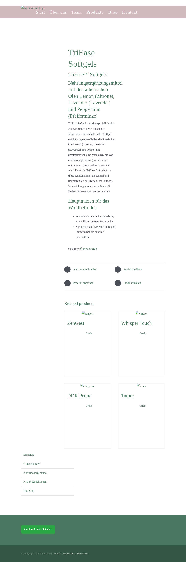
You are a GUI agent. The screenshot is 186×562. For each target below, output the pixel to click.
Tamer (127, 395)
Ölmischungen (88, 248)
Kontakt (58, 553)
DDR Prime (79, 395)
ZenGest (75, 323)
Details (89, 333)
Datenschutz (69, 553)
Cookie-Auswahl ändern (38, 529)
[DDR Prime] (87, 386)
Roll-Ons (28, 490)
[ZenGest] (87, 313)
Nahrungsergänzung (35, 472)
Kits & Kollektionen (35, 481)
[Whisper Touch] (141, 313)
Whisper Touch (136, 323)
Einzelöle (28, 454)
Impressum (82, 553)
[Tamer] (141, 386)
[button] (144, 12)
